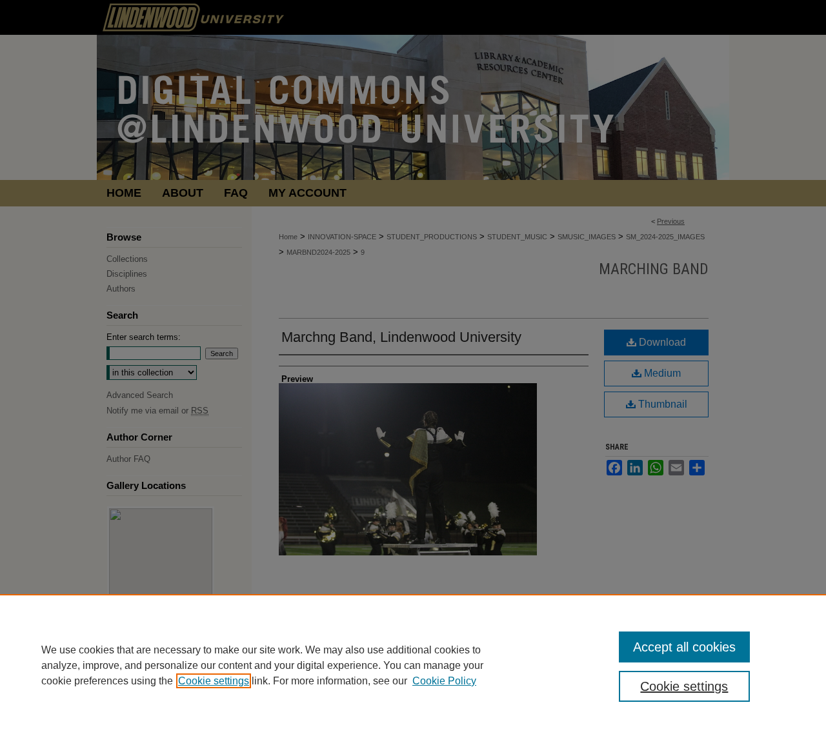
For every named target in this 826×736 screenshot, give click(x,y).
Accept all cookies (684, 647)
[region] (413, 665)
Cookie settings (213, 680)
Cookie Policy (444, 680)
